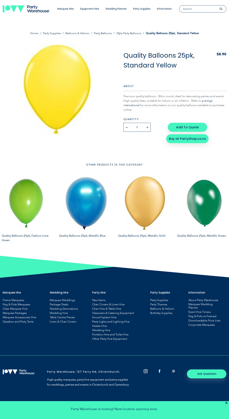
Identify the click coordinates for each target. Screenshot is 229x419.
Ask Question (206, 374)
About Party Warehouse (203, 300)
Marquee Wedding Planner (200, 306)
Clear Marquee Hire (15, 309)
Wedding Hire (59, 313)
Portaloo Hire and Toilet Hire (110, 334)
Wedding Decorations (64, 309)
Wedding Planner (116, 9)
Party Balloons (103, 33)
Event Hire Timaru (199, 312)
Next (223, 208)
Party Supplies (141, 9)
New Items (99, 300)
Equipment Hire (89, 9)
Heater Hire (99, 326)
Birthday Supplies (161, 313)
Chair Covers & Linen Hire (108, 304)
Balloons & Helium (77, 33)
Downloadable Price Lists (204, 320)
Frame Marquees (13, 300)
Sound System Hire (104, 317)
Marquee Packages (15, 313)
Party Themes (158, 304)
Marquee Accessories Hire (19, 317)
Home (34, 33)
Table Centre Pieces (62, 317)
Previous (5, 208)
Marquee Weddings (62, 300)
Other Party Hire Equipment (109, 339)
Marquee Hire (65, 9)
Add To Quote (187, 127)
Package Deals (59, 304)
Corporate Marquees (201, 325)
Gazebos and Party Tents (18, 321)
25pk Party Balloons (128, 33)
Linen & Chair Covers (63, 321)
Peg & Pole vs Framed (202, 316)
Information (164, 9)
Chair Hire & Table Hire (106, 309)
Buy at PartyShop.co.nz (187, 138)
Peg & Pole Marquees (16, 304)
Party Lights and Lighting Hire (111, 321)
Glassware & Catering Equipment (113, 313)
